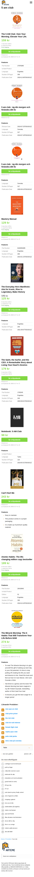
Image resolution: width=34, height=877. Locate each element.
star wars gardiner (8, 754)
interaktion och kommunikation (13, 778)
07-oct (7, 788)
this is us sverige (10, 824)
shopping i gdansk (10, 799)
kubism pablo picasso (11, 828)
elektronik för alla (10, 774)
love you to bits (9, 803)
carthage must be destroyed (13, 763)
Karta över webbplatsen (9, 856)
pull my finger (9, 767)
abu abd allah (8, 831)
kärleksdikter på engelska (12, 806)
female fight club (11, 727)
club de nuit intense (12, 722)
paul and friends (9, 813)
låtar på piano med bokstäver (13, 817)
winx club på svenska (13, 741)
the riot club (9, 718)
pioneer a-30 (27, 754)
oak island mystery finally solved (14, 792)
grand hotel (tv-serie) (11, 781)
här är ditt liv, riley (10, 821)
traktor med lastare (10, 810)
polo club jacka (11, 736)
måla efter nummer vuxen (12, 771)
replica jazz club (11, 732)
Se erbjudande (14, 52)
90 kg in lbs (8, 785)
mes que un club (11, 709)
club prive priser (11, 713)
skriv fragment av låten (11, 796)
